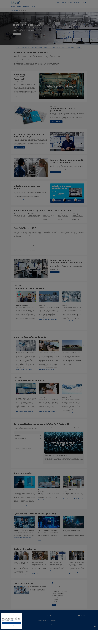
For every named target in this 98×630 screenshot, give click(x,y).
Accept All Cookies (11, 622)
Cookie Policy (11, 620)
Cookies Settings (11, 625)
